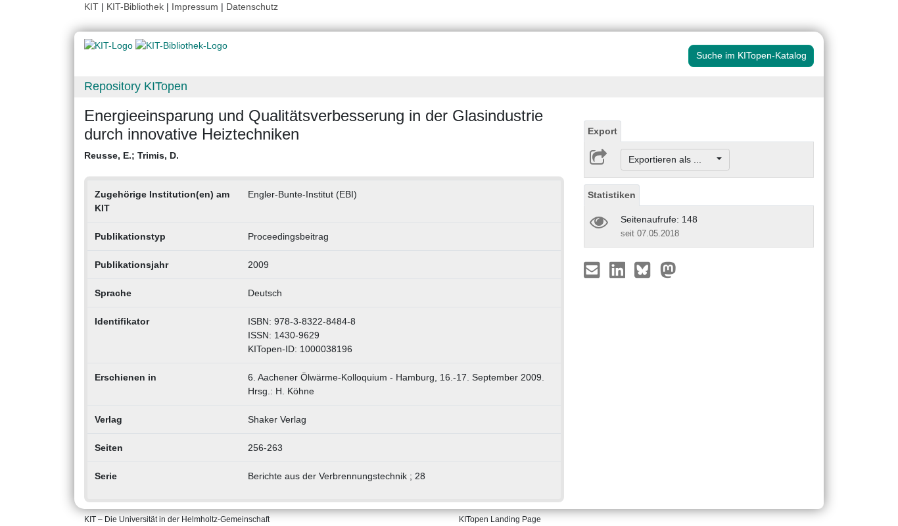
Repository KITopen (135, 86)
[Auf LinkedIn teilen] (619, 269)
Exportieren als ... (671, 159)
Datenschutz (252, 6)
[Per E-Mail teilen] (593, 269)
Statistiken (612, 195)
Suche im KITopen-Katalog (751, 55)
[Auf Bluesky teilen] (645, 269)
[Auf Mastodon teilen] (668, 269)
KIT (91, 6)
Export (602, 131)
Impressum (195, 6)
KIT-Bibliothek (136, 6)
